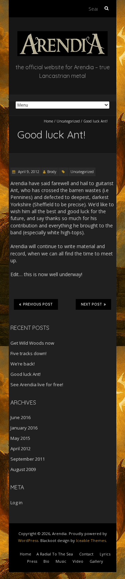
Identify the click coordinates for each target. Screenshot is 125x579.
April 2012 (20, 448)
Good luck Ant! (25, 374)
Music (61, 561)
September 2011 (27, 459)
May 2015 (20, 438)
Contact (86, 554)
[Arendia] (62, 34)
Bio (46, 561)
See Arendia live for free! (36, 384)
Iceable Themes (91, 540)
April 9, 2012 (28, 171)
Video (78, 561)
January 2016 (24, 428)
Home (48, 121)
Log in (16, 502)
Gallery (96, 561)
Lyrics (105, 554)
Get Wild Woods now (32, 343)
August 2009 (23, 469)
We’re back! (22, 364)
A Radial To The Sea (54, 554)
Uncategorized (68, 121)
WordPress (28, 540)
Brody (51, 171)
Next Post (91, 304)
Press (32, 561)
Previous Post (38, 304)
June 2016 (20, 417)
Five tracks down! (28, 353)
